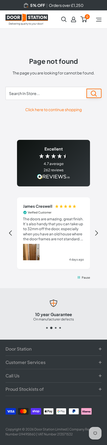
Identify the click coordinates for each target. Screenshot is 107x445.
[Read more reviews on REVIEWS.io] (53, 177)
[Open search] (64, 19)
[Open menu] (99, 20)
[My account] (73, 19)
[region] (53, 233)
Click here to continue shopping (53, 109)
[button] (10, 233)
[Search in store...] (94, 93)
